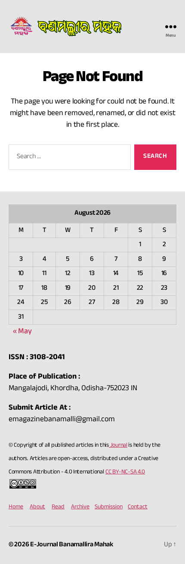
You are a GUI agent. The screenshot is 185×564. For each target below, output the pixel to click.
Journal (118, 446)
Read (58, 507)
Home (16, 507)
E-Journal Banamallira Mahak (71, 545)
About (37, 507)
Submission (109, 507)
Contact (138, 507)
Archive (80, 507)
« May (22, 332)
